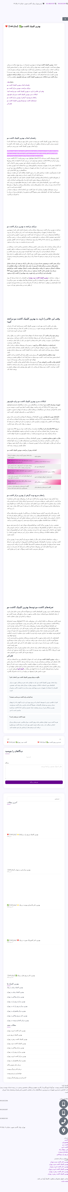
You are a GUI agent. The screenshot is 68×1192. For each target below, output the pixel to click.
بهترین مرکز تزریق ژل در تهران (16, 1001)
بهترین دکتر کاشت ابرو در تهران (16, 1030)
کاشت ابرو (64, 1147)
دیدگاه (7, 763)
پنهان (8, 82)
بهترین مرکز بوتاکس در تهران (15, 997)
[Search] (59, 799)
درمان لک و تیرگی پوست (14, 1069)
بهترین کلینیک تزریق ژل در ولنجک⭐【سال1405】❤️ (22, 834)
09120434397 (4, 1109)
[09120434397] (63, 1112)
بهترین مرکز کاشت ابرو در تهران (16, 1056)
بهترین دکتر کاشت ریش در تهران (58, 1171)
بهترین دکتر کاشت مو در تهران (59, 1162)
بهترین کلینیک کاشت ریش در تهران (17, 1039)
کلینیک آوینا (20, 669)
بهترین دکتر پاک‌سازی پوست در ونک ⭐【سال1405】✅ (23, 905)
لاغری (66, 1140)
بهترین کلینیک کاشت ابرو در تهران (58, 1169)
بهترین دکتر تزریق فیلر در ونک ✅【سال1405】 (21, 975)
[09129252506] (63, 1103)
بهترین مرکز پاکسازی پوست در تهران (18, 1020)
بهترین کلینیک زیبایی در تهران (15, 992)
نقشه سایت (64, 1181)
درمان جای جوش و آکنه (14, 1065)
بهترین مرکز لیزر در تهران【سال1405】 (18, 870)
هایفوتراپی (65, 1142)
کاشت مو (65, 1145)
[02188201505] (63, 1121)
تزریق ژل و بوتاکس (62, 1154)
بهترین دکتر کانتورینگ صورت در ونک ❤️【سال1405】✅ (23, 940)
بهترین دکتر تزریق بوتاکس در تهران (17, 1016)
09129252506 (4, 1100)
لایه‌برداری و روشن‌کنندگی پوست (16, 1077)
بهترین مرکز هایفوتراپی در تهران (16, 1011)
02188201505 (4, 1118)
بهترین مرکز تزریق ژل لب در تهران (17, 1006)
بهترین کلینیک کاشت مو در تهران (38, 278)
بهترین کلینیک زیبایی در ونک (15, 987)
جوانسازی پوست (63, 1152)
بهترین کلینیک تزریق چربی (14, 1035)
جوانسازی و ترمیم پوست (14, 1073)
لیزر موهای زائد (63, 1149)
